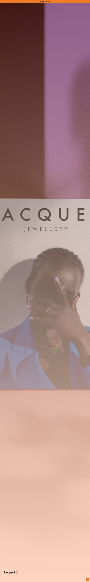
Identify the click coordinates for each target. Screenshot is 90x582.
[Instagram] (85, 1)
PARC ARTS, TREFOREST (45, 1)
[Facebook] (83, 1)
